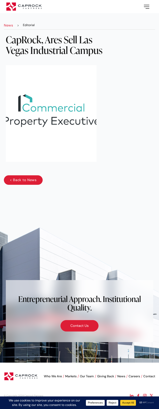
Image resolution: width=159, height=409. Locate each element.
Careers (134, 376)
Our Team (87, 376)
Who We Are (53, 376)
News (121, 376)
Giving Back (105, 376)
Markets (71, 376)
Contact (149, 376)
